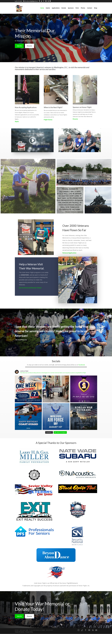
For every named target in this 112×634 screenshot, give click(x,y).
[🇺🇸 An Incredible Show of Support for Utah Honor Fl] (56, 389)
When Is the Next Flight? (53, 107)
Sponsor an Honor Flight (82, 107)
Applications (56, 8)
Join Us (19, 46)
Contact (89, 8)
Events (48, 8)
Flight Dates (48, 119)
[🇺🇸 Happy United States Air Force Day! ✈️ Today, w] (56, 416)
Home (42, 8)
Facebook (81, 365)
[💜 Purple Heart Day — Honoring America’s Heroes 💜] (83, 389)
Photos (83, 8)
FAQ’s (77, 8)
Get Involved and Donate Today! (30, 288)
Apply (17, 121)
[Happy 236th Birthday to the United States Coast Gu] (28, 416)
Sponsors (71, 8)
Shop (95, 8)
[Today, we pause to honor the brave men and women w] (83, 416)
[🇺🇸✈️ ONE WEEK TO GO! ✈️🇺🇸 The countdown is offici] (28, 389)
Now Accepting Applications (26, 107)
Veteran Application (69, 253)
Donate (63, 8)
